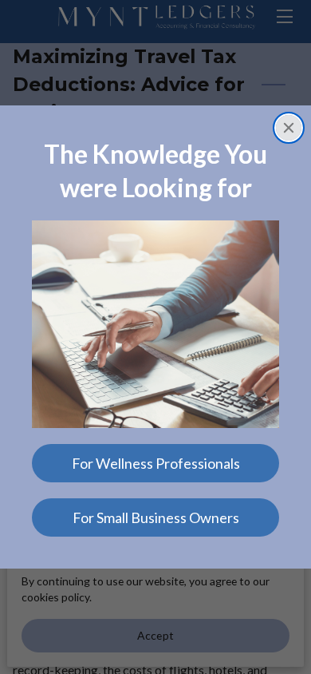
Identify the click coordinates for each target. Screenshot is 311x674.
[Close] (288, 128)
